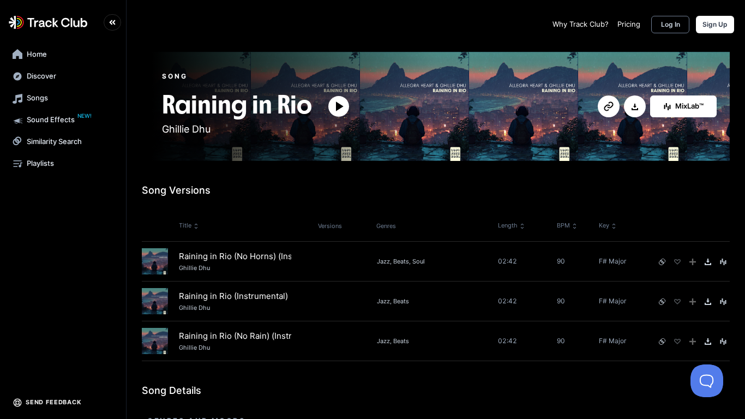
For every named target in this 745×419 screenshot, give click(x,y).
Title (185, 225)
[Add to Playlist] (692, 261)
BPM (563, 225)
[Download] (634, 106)
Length (508, 225)
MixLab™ (689, 105)
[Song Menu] (723, 261)
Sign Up (715, 24)
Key (604, 225)
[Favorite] (677, 261)
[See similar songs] (662, 261)
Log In (670, 24)
